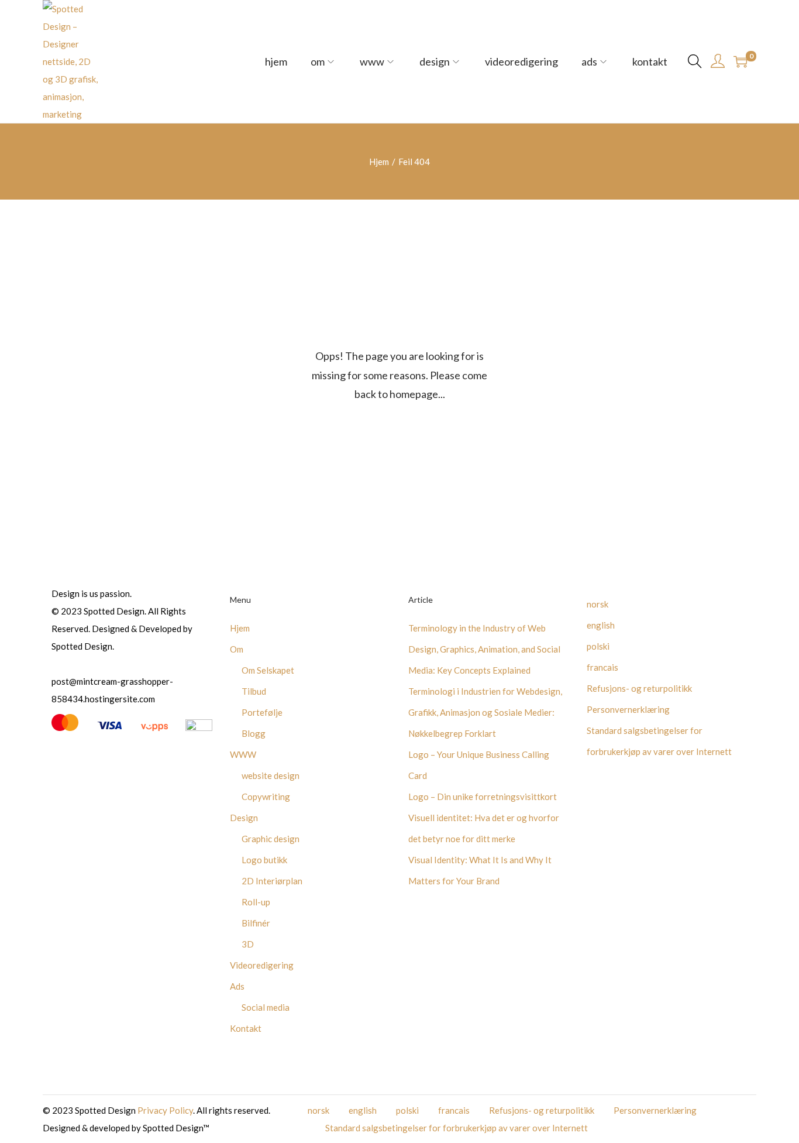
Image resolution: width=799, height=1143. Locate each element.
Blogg (254, 733)
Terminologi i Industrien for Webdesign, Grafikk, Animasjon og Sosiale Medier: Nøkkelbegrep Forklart (485, 712)
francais (602, 667)
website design (270, 775)
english (601, 625)
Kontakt (245, 1028)
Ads (237, 986)
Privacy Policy (165, 1110)
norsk (597, 604)
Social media (266, 1007)
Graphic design (270, 838)
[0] (740, 61)
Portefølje (262, 712)
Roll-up (256, 902)
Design (244, 817)
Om (236, 649)
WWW (243, 754)
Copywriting (266, 796)
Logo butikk (264, 859)
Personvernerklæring (628, 709)
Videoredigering (262, 965)
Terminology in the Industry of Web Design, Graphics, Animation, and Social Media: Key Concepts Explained (484, 649)
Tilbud (254, 691)
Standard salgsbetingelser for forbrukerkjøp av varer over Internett (456, 1128)
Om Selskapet (268, 670)
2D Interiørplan (272, 881)
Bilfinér (256, 923)
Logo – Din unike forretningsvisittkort (482, 796)
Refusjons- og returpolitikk (639, 688)
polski (598, 646)
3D (248, 944)
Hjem (379, 161)
